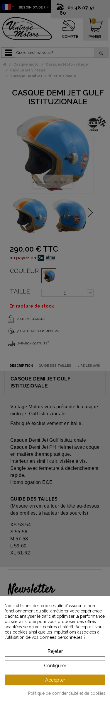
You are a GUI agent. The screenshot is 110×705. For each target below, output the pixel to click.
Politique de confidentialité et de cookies (66, 693)
